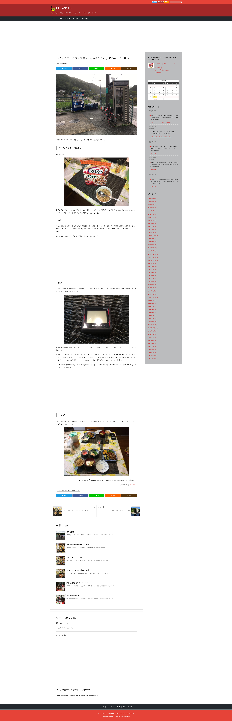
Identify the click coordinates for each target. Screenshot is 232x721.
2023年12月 (152, 205)
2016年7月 (152, 306)
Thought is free (125, 716)
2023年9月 (152, 208)
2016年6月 (152, 309)
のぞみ (150, 159)
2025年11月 (152, 199)
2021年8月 (152, 223)
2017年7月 (152, 269)
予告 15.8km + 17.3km (74, 557)
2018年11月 (152, 232)
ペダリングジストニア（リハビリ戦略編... (161, 122)
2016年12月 (152, 291)
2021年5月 (152, 226)
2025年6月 (152, 202)
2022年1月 (152, 217)
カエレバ (162, 64)
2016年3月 (152, 319)
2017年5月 (152, 275)
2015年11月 (152, 331)
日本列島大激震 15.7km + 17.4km (78, 545)
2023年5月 (152, 211)
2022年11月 (152, 214)
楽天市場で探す (159, 67)
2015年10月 (152, 334)
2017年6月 (152, 272)
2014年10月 (152, 359)
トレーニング (84, 480)
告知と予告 (70, 532)
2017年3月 (152, 282)
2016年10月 (153, 297)
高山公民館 (132, 480)
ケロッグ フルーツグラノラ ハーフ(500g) (166, 63)
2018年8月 (152, 242)
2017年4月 (152, 279)
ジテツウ (104, 480)
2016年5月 (152, 312)
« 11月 (155, 99)
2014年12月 (152, 355)
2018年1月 (152, 251)
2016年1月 (152, 325)
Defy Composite (96, 480)
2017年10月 (153, 260)
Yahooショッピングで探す (162, 71)
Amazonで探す (159, 69)
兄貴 (150, 143)
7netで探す (158, 73)
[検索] (180, 2)
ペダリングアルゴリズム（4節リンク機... (161, 137)
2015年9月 (152, 337)
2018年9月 (152, 239)
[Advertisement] (104, 35)
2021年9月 (152, 220)
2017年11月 (153, 257)
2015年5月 (152, 346)
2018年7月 (152, 245)
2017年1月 (152, 288)
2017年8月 (152, 266)
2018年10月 (153, 235)
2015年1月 (152, 352)
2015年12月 (153, 328)
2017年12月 (153, 254)
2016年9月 (152, 300)
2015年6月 (152, 343)
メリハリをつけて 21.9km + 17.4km (79, 570)
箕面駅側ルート (122, 480)
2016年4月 (152, 315)
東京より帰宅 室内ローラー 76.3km (78, 583)
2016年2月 (152, 322)
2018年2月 (152, 248)
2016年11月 (152, 294)
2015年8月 (152, 340)
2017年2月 (152, 285)
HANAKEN (133, 485)
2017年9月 (152, 263)
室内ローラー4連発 (73, 596)
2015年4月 (152, 349)
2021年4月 (152, 229)
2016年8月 (152, 303)
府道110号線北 (112, 480)
